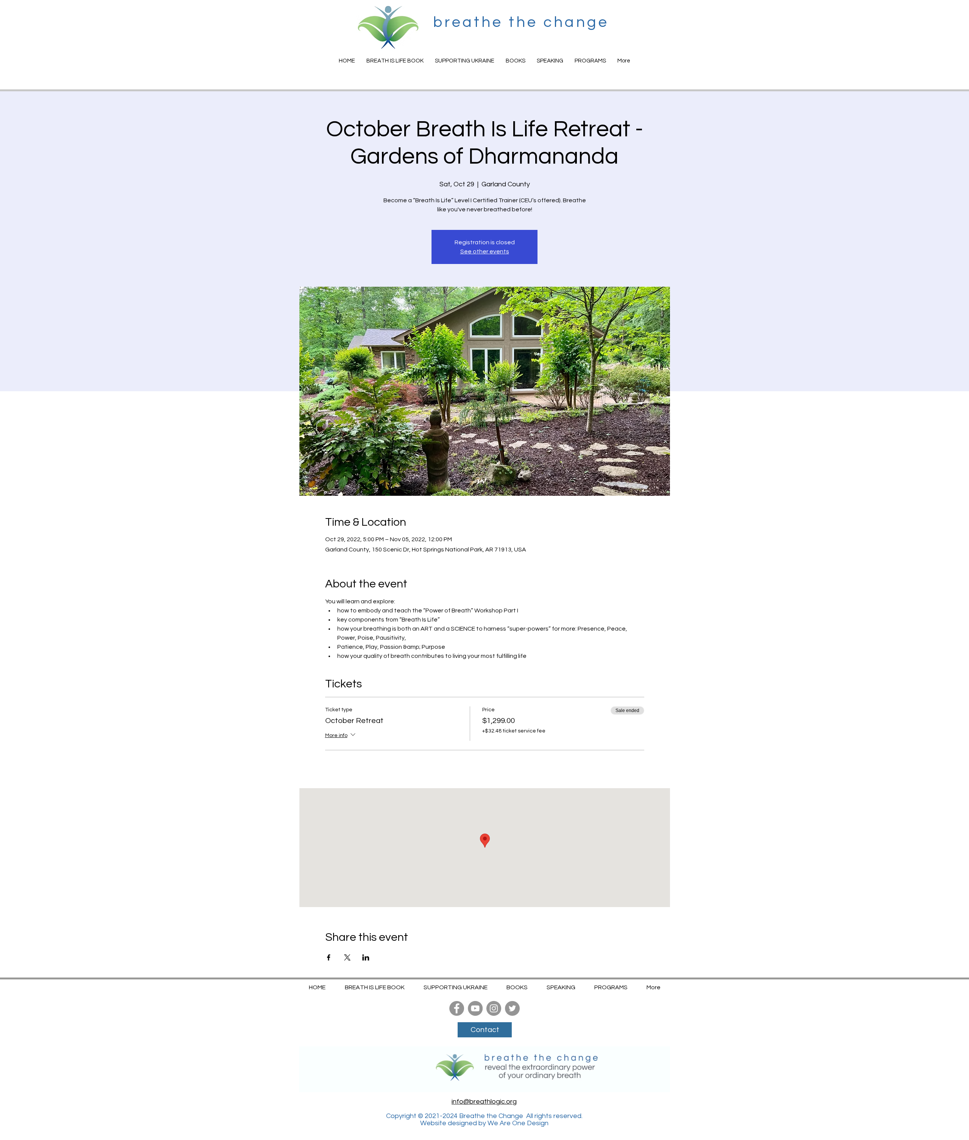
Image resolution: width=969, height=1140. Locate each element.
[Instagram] (493, 1008)
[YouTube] (475, 1008)
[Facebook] (456, 1008)
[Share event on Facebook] (328, 957)
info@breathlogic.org (484, 1101)
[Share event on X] (347, 957)
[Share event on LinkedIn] (365, 957)
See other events (484, 251)
